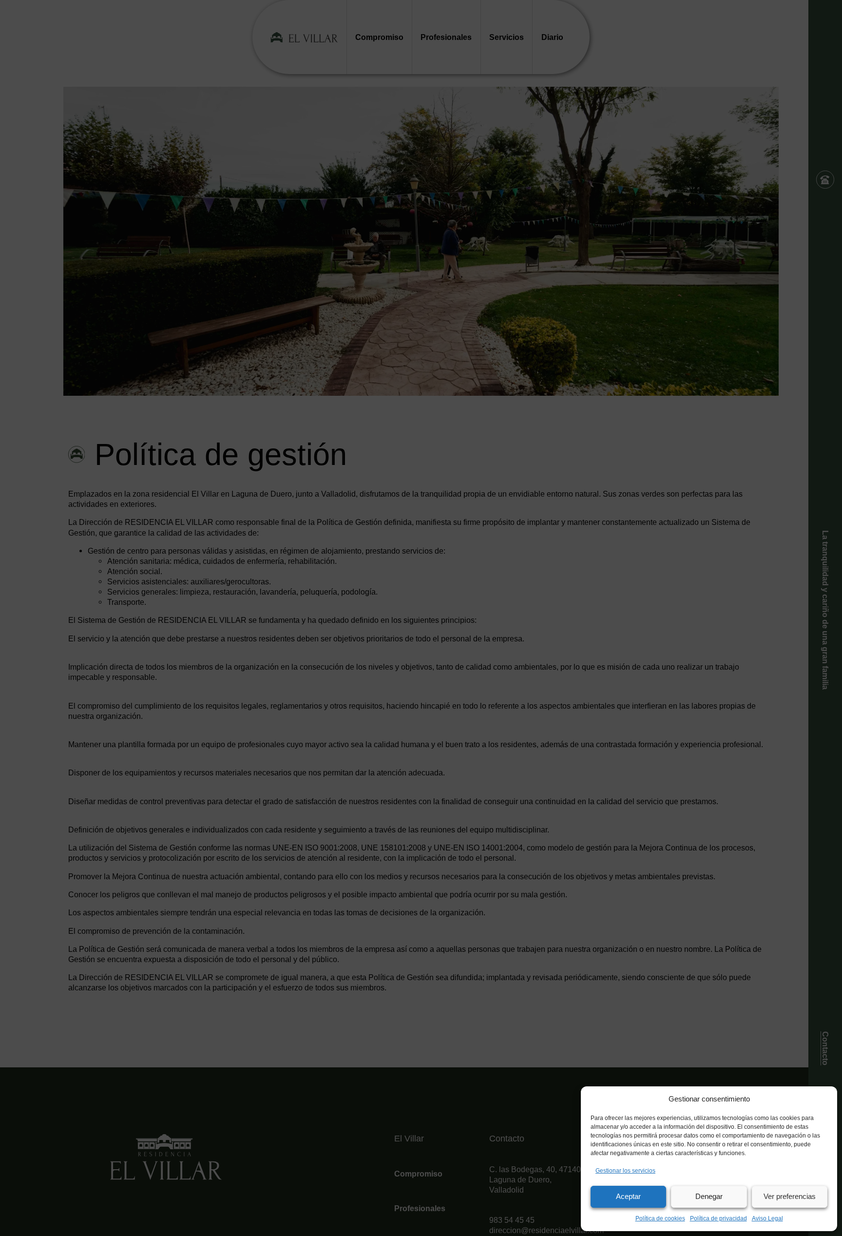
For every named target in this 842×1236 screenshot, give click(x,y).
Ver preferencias (790, 1196)
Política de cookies (660, 1218)
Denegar (709, 1196)
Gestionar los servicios (625, 1170)
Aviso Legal (767, 1218)
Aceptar (628, 1196)
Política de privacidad (718, 1218)
